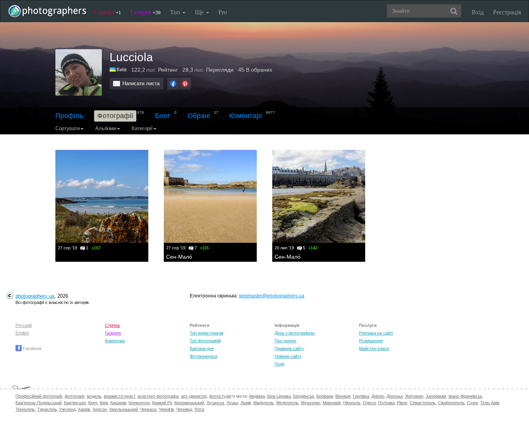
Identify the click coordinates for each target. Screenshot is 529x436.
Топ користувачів (206, 333)
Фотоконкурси (203, 356)
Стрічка (107, 12)
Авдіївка (257, 396)
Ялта (199, 409)
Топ (176, 12)
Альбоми (105, 128)
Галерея (146, 12)
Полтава (386, 402)
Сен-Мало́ (179, 257)
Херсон (100, 409)
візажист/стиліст (119, 396)
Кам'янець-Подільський (38, 402)
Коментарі (245, 116)
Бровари (324, 396)
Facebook (32, 348)
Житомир (414, 396)
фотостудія (220, 396)
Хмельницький (123, 409)
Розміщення (371, 340)
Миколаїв (332, 402)
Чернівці (184, 409)
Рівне (402, 402)
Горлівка (361, 396)
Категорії (142, 128)
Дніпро (377, 396)
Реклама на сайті (376, 333)
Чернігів (166, 409)
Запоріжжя (436, 396)
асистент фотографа (158, 396)
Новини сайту (288, 356)
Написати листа (141, 83)
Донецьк (394, 396)
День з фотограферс (295, 333)
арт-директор (194, 396)
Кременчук (139, 402)
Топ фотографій (205, 340)
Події (279, 364)
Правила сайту (289, 348)
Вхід (478, 12)
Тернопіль (25, 409)
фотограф (74, 396)
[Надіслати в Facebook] (173, 83)
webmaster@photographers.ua (271, 296)
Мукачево (310, 402)
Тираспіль (47, 409)
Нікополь (352, 402)
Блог (162, 116)
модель (94, 396)
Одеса (369, 402)
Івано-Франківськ (465, 396)
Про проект (286, 340)
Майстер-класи (374, 348)
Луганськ (215, 402)
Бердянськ (303, 396)
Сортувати (67, 128)
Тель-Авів (489, 402)
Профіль (69, 116)
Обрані (198, 116)
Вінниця (342, 396)
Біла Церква (279, 396)
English (22, 333)
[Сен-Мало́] (210, 196)
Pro (222, 12)
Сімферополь (451, 402)
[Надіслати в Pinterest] (185, 83)
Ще (200, 12)
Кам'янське (75, 402)
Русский (23, 325)
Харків (84, 409)
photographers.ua (34, 296)
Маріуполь (263, 402)
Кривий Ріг (162, 402)
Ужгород (67, 409)
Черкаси (148, 409)
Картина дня (202, 348)
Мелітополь (287, 402)
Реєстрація (507, 12)
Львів (245, 402)
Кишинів (118, 402)
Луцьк (232, 402)
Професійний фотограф (38, 396)
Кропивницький (189, 402)
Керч (93, 402)
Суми (472, 402)
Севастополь (423, 402)
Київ (104, 402)
